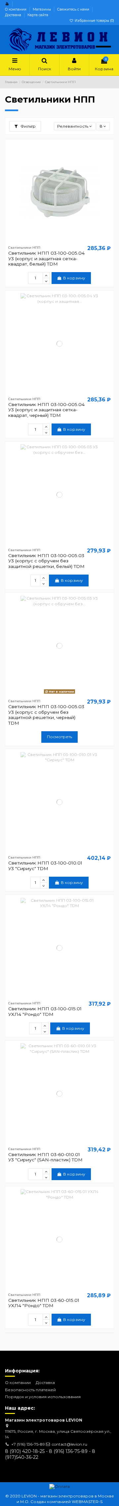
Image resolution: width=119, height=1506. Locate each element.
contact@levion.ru (69, 1444)
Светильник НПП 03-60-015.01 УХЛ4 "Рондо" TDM (43, 1303)
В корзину (74, 277)
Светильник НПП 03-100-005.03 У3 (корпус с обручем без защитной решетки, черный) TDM (46, 714)
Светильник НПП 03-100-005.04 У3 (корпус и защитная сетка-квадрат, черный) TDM (46, 410)
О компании (16, 9)
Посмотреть (59, 736)
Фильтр (28, 126)
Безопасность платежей (30, 1389)
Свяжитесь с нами (73, 9)
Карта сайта (37, 15)
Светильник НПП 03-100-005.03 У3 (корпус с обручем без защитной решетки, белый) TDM (46, 561)
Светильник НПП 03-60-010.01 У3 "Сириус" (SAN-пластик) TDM (45, 1157)
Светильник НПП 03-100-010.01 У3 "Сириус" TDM (45, 865)
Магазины (42, 9)
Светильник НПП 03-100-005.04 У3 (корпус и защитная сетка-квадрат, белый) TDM (46, 258)
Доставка (13, 15)
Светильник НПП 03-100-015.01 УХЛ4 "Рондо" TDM (45, 1011)
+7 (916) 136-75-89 (28, 1444)
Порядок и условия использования (43, 1396)
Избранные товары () (94, 20)
